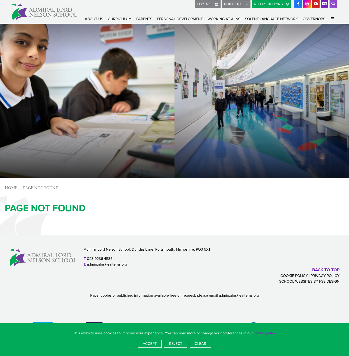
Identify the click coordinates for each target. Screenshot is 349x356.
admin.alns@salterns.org (107, 264)
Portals (204, 4)
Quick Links (233, 4)
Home (11, 188)
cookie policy (265, 333)
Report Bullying (269, 4)
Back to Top (326, 269)
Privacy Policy (325, 275)
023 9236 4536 (100, 258)
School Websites (295, 281)
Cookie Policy (294, 275)
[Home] (44, 12)
